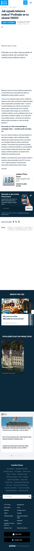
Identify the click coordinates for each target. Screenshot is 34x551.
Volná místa (7, 507)
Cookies (6, 520)
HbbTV (6, 513)
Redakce (19, 523)
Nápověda (19, 520)
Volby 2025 (23, 479)
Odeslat (29, 208)
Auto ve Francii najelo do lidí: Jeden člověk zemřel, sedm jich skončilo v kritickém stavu (16, 438)
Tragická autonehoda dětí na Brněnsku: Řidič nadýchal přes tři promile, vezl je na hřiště (15, 447)
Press (18, 507)
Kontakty (19, 513)
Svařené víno (9, 482)
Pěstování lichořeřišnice (20, 485)
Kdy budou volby (22, 474)
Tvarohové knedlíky (24, 488)
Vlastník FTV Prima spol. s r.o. (9, 524)
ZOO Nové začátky (11, 477)
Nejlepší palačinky (11, 490)
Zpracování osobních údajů (22, 516)
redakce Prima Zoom (23, 24)
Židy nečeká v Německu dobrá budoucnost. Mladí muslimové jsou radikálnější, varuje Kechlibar (16, 429)
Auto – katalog (23, 477)
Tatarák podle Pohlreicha (21, 482)
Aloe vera (9, 485)
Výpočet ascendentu (10, 488)
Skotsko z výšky (7, 367)
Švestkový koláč (23, 490)
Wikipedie (4, 99)
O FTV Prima (7, 504)
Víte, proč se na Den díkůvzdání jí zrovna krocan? (13, 317)
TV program (17, 471)
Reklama (6, 510)
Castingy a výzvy (21, 510)
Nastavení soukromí (22, 528)
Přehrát (6, 365)
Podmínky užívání (8, 516)
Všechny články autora (21, 185)
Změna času (26, 471)
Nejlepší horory (8, 471)
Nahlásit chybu (8, 528)
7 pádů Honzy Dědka (13, 479)
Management (20, 504)
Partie (8, 474)
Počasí (14, 474)
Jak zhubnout (11, 469)
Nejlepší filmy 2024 (21, 469)
